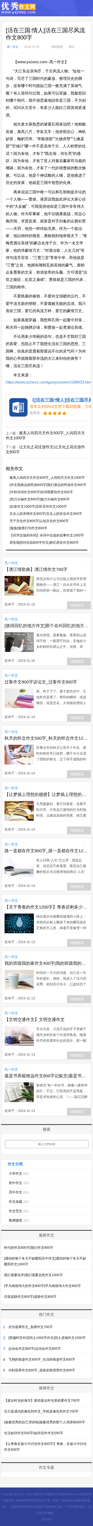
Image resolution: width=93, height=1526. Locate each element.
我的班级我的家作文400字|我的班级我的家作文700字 (47, 963)
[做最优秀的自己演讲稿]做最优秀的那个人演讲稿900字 (44, 1422)
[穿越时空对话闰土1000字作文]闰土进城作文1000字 (47, 1338)
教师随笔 (19, 1220)
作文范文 (19, 1211)
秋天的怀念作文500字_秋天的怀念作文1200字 (47, 738)
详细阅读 (76, 605)
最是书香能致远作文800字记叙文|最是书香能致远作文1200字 (47, 1075)
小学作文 (19, 1173)
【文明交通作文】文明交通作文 (35, 1019)
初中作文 (19, 1183)
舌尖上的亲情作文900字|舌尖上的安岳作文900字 (46, 514)
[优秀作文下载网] (18, 12)
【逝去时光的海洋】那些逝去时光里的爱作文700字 (42, 1400)
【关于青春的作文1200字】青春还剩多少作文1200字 (47, 907)
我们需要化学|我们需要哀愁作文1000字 (33, 1275)
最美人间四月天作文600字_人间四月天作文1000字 (47, 477)
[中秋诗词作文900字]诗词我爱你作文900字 (41, 492)
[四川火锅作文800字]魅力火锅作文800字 (40, 499)
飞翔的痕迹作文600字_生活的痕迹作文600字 (41, 1359)
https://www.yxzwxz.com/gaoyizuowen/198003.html (49, 382)
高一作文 (12, 47)
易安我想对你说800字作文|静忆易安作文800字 (44, 542)
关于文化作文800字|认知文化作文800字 (39, 521)
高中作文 (19, 1192)
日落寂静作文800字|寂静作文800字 (30, 1297)
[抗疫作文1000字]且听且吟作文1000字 (38, 506)
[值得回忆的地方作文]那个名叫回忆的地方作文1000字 (47, 625)
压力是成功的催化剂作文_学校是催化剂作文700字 (41, 1411)
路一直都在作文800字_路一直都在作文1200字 (47, 850)
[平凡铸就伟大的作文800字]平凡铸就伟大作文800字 (42, 1286)
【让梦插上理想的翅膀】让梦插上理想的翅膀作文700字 (47, 794)
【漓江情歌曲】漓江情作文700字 (36, 569)
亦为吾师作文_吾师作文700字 (30, 1327)
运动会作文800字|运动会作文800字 (34, 1348)
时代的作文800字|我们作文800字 (28, 1247)
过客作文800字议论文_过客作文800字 (41, 682)
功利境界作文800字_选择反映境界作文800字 (41, 1370)
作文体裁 (19, 1202)
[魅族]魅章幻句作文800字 (28, 528)
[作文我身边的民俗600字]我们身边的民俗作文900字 (48, 485)
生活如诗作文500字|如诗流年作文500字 (33, 1433)
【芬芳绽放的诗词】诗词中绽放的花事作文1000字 (47, 535)
